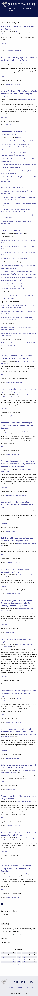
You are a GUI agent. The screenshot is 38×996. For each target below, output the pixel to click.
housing (26, 644)
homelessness (20, 644)
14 (3, 959)
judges (8, 701)
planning (6, 471)
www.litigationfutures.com (13, 722)
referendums (13, 34)
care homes (19, 431)
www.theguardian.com (12, 454)
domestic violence (5, 512)
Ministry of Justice (10, 876)
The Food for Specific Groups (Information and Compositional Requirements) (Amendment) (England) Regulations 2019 (17, 147)
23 (14, 962)
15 (8, 959)
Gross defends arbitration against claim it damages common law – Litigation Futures (18, 693)
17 (19, 959)
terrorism (10, 736)
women (6, 65)
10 (19, 957)
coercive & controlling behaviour (24, 510)
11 (24, 957)
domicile (22, 575)
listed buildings (20, 469)
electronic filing (24, 874)
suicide (6, 433)
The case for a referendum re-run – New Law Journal (18, 27)
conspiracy (25, 770)
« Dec (2, 968)
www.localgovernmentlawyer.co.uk (16, 495)
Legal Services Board (6, 397)
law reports (19, 233)
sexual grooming (11, 772)
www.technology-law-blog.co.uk (15, 382)
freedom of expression (30, 735)
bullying (18, 543)
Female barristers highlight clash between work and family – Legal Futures (19, 58)
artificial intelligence (21, 395)
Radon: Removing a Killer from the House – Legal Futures (18, 797)
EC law (21, 361)
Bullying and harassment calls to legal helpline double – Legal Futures (17, 539)
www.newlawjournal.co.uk (13, 51)
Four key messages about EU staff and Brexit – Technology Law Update (17, 357)
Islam (2, 840)
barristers (18, 63)
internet (3, 876)
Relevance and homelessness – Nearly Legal (17, 640)
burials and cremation (22, 838)
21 (3, 962)
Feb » (6, 968)
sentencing (4, 772)
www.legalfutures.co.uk (13, 84)
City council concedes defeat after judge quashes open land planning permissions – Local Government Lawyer (18, 464)
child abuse (19, 770)
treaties (3, 363)
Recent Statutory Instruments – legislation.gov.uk (14, 133)
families (24, 63)
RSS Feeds (21, 988)
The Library (12, 988)
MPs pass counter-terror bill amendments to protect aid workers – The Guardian (18, 730)
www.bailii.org (10, 349)
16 (14, 959)
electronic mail (33, 874)
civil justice (25, 699)
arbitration (19, 699)
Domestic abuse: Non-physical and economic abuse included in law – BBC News (17, 504)
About (4, 988)
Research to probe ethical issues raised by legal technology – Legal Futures (19, 390)
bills (17, 735)
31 (19, 964)
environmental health (22, 802)
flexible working (31, 63)
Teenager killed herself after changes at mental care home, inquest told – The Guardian (17, 425)
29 (8, 964)
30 (14, 964)
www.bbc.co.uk (10, 531)
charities (21, 735)
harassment (24, 543)
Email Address (4, 914)
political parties (5, 34)
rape (33, 770)
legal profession (32, 543)
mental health (32, 431)
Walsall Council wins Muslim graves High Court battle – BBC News (18, 833)
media (2, 736)
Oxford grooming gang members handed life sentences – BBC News (18, 766)
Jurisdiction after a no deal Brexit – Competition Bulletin (16, 570)
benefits (18, 608)
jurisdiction (32, 575)
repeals (33, 99)
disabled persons (25, 608)
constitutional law (24, 32)
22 (8, 962)
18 (24, 959)
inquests (25, 431)
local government (29, 469)
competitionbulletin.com (13, 594)
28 (3, 964)
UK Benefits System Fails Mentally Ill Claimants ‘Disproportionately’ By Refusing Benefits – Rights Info (16, 603)
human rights (23, 99)
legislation (19, 137)
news (31, 32)
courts (18, 874)
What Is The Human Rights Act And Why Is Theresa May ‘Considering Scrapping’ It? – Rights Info (19, 94)
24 (19, 962)
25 (24, 962)
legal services (30, 395)
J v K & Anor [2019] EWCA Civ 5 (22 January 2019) (15, 258)
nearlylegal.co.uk (11, 684)
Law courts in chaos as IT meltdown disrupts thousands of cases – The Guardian (16, 868)
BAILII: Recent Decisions (11, 230)
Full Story (4, 43)
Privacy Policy (31, 988)
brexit (17, 32)
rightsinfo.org (10, 125)
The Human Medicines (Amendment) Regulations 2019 (17, 141)
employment (27, 361)
